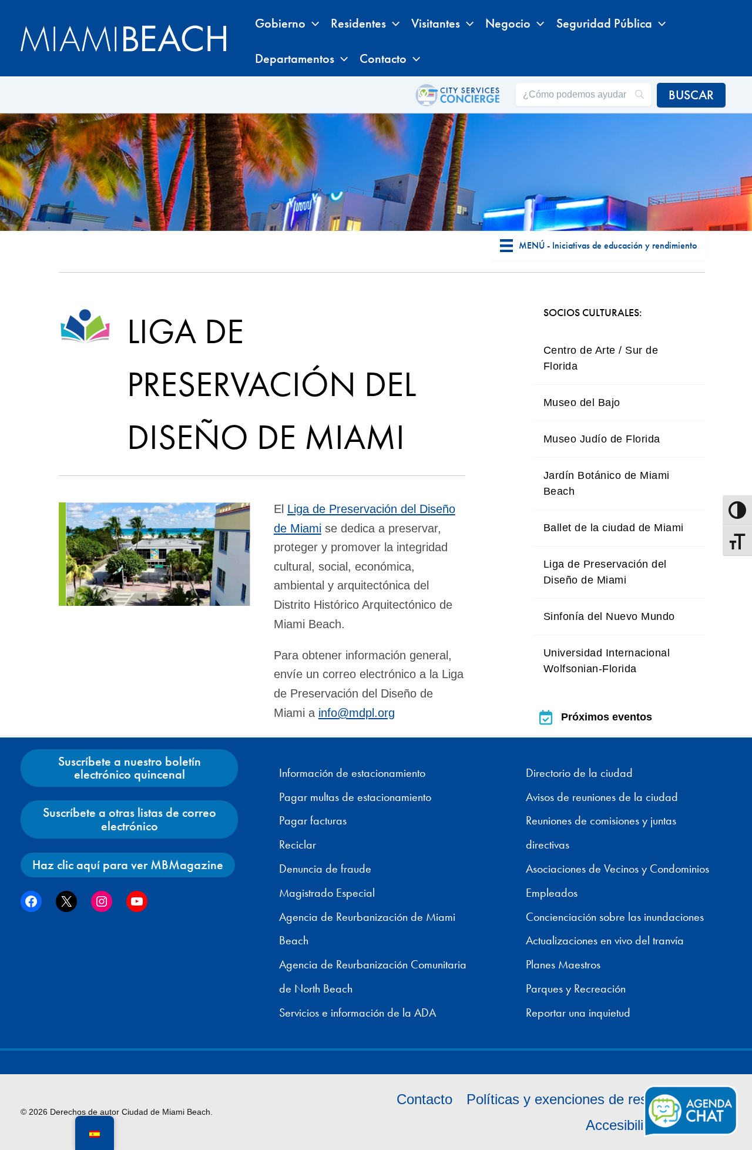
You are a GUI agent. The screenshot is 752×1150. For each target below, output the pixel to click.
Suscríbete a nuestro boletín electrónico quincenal (129, 767)
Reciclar (297, 844)
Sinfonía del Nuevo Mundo (609, 616)
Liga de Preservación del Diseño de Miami (605, 572)
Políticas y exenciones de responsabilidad (595, 1099)
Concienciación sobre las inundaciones (615, 917)
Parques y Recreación (576, 988)
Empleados (552, 893)
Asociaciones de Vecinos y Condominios (617, 868)
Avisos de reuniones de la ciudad (602, 797)
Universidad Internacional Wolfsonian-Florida (606, 661)
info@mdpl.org (356, 712)
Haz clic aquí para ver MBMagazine (127, 865)
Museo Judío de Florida (601, 439)
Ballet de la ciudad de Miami (613, 528)
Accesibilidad (626, 1125)
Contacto (424, 1099)
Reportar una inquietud (578, 1012)
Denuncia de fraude (325, 868)
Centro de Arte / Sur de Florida (601, 358)
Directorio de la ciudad (579, 773)
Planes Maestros (563, 964)
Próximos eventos (606, 717)
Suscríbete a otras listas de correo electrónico (129, 818)
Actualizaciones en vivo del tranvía (605, 940)
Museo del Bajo (581, 402)
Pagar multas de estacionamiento (355, 797)
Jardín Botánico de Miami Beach (606, 483)
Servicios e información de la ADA (357, 1012)
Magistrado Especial (327, 893)
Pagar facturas (313, 820)
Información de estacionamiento (352, 773)
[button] (312, 23)
